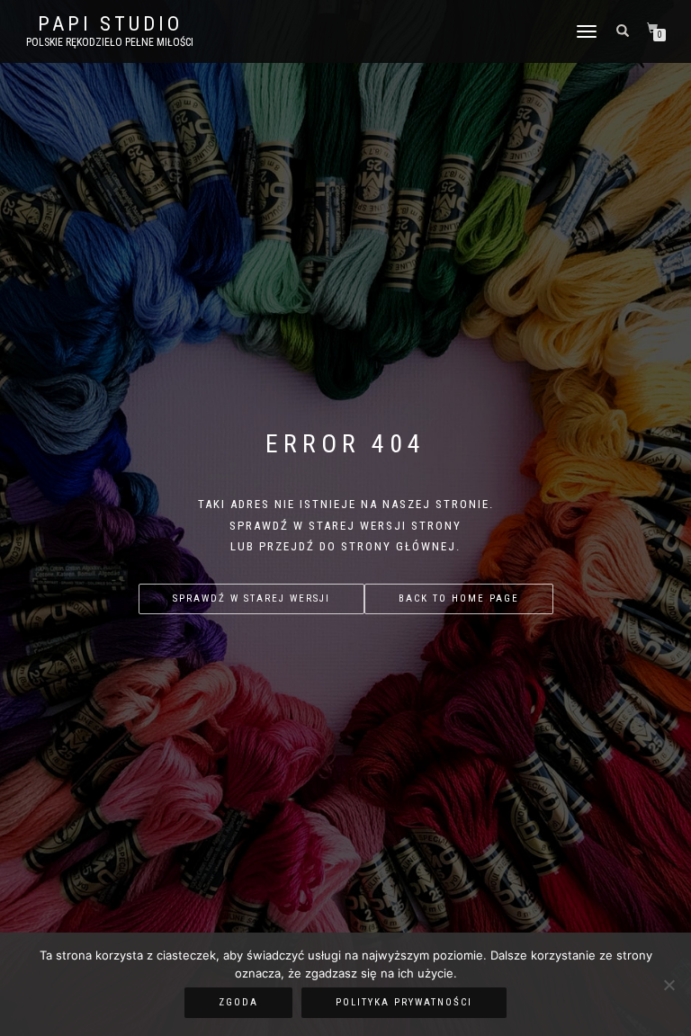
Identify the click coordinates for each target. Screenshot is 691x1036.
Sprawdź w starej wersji (251, 598)
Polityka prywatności (404, 1002)
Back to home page (459, 598)
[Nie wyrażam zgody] (669, 985)
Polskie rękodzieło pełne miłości (109, 42)
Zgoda (238, 1002)
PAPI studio (110, 24)
